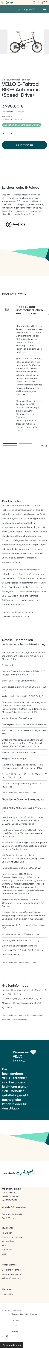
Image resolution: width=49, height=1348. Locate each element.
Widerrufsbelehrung (11, 1278)
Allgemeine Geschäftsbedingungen (24, 1314)
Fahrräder (15, 79)
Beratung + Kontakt (11, 1270)
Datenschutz (16, 1326)
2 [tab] (25, 443)
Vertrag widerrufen (11, 1345)
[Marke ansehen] (15, 228)
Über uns (14, 1332)
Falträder (25, 79)
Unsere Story (8, 1294)
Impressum (15, 1320)
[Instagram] (7, 1336)
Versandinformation (12, 1274)
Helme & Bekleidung (12, 1237)
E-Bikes (5, 79)
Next (46, 41)
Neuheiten (7, 1250)
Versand (9, 116)
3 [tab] (10, 445)
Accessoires (8, 1241)
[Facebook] (2, 1336)
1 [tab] (10, 443)
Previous (2, 41)
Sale (4, 1254)
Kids (4, 1245)
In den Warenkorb (24, 145)
